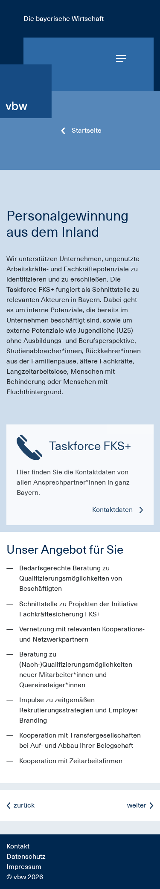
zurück (24, 805)
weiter (136, 805)
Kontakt (17, 846)
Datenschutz (26, 856)
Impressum (23, 867)
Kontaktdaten (112, 510)
